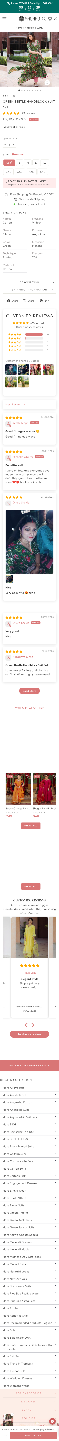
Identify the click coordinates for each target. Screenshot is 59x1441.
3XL (19, 171)
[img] (13, 417)
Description (29, 282)
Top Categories (28, 1393)
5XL (42, 171)
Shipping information (29, 289)
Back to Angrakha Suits (31, 1065)
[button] (11, 113)
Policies (28, 1418)
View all (31, 825)
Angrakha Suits (33, 27)
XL (45, 162)
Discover (28, 1401)
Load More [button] (29, 691)
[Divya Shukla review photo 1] (29, 542)
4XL (31, 171)
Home (19, 27)
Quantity (10, 138)
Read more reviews (29, 1034)
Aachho (9, 96)
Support (29, 1409)
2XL (8, 171)
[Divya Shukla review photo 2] (9, 579)
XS (8, 162)
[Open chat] (52, 1421)
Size (6, 154)
